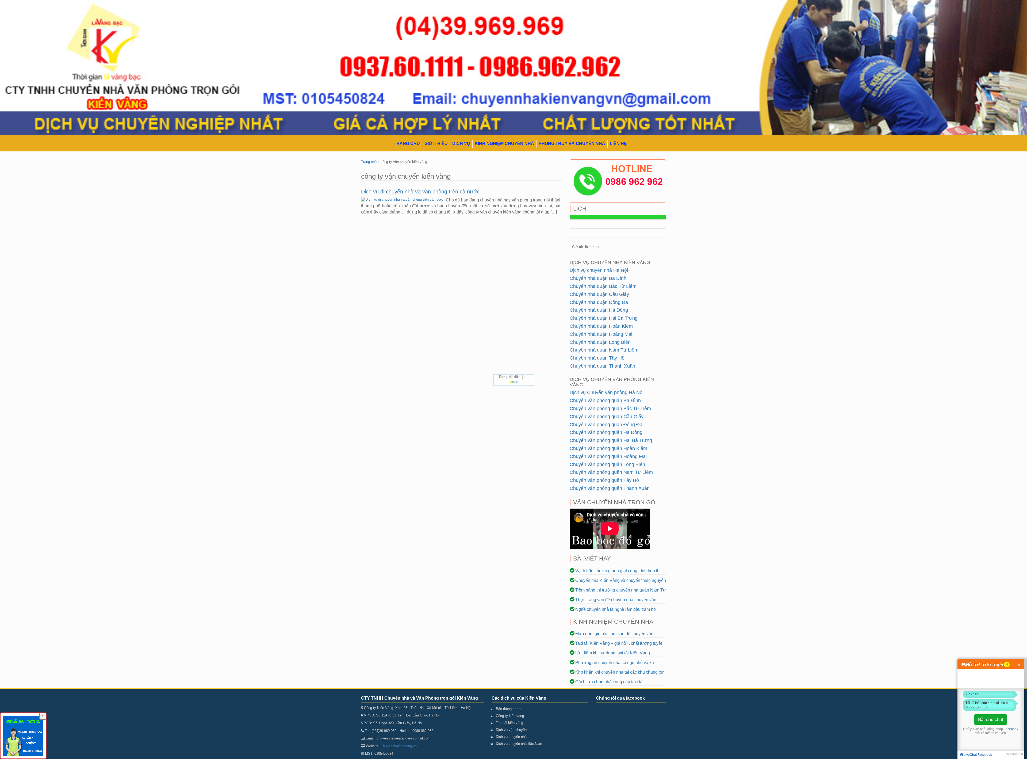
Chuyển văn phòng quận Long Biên (607, 464)
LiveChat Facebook (977, 754)
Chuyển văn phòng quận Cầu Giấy (606, 416)
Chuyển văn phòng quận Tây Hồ (604, 480)
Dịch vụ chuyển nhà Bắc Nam (519, 744)
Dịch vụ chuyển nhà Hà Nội (599, 270)
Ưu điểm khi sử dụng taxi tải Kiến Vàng (612, 653)
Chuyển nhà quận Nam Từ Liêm (604, 350)
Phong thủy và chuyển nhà (572, 143)
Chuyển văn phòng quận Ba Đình (605, 400)
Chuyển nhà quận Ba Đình (598, 278)
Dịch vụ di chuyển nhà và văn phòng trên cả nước (420, 191)
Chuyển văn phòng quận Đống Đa (606, 424)
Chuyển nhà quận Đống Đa (599, 302)
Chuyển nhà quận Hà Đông (599, 310)
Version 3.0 (1014, 754)
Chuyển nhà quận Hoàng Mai (601, 334)
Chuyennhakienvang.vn (399, 746)
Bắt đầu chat (990, 719)
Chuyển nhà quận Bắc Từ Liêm (603, 286)
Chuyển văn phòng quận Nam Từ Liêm (611, 472)
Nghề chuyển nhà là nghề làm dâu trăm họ (615, 609)
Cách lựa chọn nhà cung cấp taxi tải (609, 682)
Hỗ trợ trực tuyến (985, 664)
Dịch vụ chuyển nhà (511, 737)
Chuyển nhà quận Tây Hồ (597, 358)
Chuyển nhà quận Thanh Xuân (602, 366)
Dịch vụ (461, 143)
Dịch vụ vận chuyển (511, 730)
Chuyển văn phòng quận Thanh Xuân (610, 488)
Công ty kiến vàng (510, 716)
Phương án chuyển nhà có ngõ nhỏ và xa (614, 662)
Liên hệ (618, 143)
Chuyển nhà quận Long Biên (600, 342)
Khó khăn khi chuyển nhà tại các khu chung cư (619, 672)
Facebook (1011, 729)
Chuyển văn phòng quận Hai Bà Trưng (611, 440)
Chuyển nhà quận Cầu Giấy (599, 294)
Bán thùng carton (509, 709)
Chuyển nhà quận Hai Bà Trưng (604, 318)
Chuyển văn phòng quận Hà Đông (606, 432)
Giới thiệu (436, 143)
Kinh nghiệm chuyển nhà (504, 143)
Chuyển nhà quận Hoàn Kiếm (601, 326)
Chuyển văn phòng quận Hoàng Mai (608, 456)
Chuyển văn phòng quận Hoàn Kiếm (608, 448)
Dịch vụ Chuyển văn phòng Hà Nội (606, 392)
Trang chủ (407, 143)
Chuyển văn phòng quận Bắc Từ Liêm (610, 408)
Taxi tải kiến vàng (509, 723)
